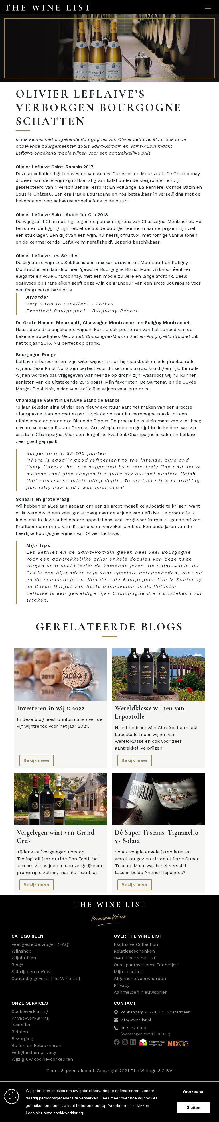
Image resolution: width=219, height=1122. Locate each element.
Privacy (121, 985)
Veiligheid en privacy (33, 1052)
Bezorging (22, 1038)
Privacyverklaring (30, 1018)
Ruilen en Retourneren (36, 1045)
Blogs (17, 964)
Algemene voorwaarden (140, 978)
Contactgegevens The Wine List (45, 978)
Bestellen (21, 1025)
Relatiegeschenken (134, 951)
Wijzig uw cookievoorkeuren (42, 1059)
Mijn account (128, 971)
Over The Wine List (134, 958)
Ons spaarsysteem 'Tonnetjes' (146, 964)
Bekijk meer (36, 760)
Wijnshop (21, 951)
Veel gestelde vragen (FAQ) (40, 944)
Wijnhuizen (23, 958)
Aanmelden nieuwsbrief (140, 992)
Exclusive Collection (136, 944)
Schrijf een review (30, 971)
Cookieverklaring (29, 1011)
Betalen (19, 1031)
